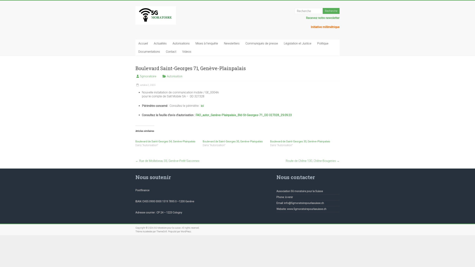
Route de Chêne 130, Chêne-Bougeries (313, 161)
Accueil (143, 43)
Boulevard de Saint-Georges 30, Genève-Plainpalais (233, 141)
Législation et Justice (297, 43)
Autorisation (174, 76)
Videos (186, 51)
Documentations (149, 51)
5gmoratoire (148, 76)
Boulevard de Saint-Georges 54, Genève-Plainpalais (165, 141)
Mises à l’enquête (207, 43)
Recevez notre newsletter (323, 18)
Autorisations (181, 43)
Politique (322, 43)
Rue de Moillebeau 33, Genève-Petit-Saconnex (167, 161)
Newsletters (232, 43)
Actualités (160, 43)
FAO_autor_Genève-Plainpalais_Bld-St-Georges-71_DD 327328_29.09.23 (244, 115)
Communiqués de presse (261, 43)
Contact (171, 51)
